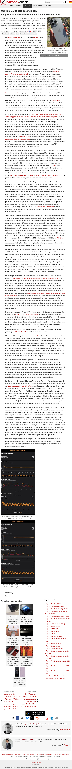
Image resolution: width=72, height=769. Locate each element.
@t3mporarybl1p (64, 729)
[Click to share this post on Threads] (22, 718)
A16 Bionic (60, 238)
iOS (17, 34)
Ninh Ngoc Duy (27, 739)
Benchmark (5, 34)
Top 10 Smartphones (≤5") (54, 648)
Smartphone (23, 34)
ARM (39, 31)
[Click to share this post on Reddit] (37, 718)
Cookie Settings (36, 762)
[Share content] (13, 718)
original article (28, 724)
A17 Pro (36, 38)
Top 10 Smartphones (53, 646)
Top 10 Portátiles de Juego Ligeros (57, 616)
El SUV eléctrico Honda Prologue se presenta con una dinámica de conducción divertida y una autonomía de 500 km (28, 701)
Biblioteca (48, 6)
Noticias (27, 6)
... (69, 6)
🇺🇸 (27, 31)
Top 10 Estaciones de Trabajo (56, 624)
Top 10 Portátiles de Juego (55, 606)
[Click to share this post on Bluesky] (27, 718)
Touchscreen (32, 34)
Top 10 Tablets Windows (54, 636)
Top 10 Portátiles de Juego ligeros (57, 609)
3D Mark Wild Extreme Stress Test (26, 314)
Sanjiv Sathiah (38, 724)
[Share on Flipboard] (47, 718)
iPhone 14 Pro (25, 136)
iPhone (13, 34)
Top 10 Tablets (51, 633)
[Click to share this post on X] (32, 718)
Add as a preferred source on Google (37, 713)
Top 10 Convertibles (52, 631)
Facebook (66, 745)
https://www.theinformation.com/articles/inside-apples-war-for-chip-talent (36, 278)
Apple (34, 31)
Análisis (19, 6)
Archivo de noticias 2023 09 (61, 754)
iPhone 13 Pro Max (21, 332)
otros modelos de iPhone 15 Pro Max (19, 386)
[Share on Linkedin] (52, 718)
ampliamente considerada (45, 207)
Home (11, 6)
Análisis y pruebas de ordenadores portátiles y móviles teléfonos (19, 754)
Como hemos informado (13, 93)
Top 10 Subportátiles (53, 626)
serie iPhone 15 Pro (14, 38)
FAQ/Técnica (37, 6)
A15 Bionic (37, 336)
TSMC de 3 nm (56, 100)
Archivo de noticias (48, 754)
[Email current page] (57, 718)
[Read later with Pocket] (42, 718)
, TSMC (53, 165)
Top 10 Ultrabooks (52, 629)
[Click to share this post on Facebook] (17, 718)
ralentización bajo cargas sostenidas (17, 139)
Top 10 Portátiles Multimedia (55, 604)
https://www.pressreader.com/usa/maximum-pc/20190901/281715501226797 (34, 175)
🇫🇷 (30, 31)
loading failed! (44, 56)
